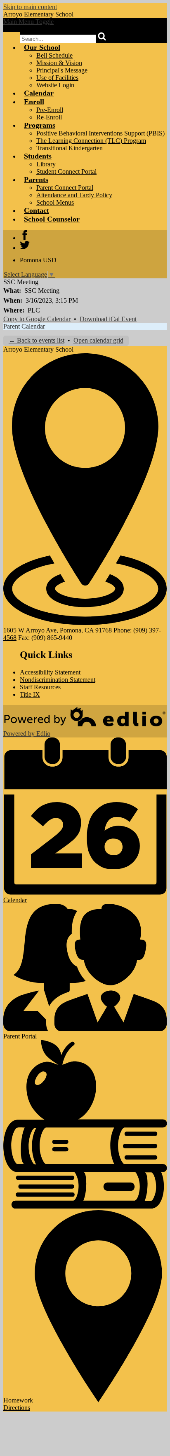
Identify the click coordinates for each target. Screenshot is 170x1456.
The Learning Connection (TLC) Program (91, 140)
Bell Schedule (54, 55)
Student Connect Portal (66, 171)
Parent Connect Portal (64, 187)
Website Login (55, 85)
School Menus (55, 202)
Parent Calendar (24, 326)
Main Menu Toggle (28, 21)
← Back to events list (36, 340)
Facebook (25, 235)
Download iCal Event (108, 318)
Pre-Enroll (49, 109)
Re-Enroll (49, 117)
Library (46, 164)
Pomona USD (38, 260)
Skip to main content (30, 6)
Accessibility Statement (50, 672)
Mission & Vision (59, 62)
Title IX (30, 694)
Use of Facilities (57, 77)
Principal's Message (61, 70)
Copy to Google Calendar (37, 318)
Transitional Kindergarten (69, 148)
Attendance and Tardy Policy (74, 194)
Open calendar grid (98, 340)
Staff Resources (40, 687)
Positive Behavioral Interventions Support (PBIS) (100, 133)
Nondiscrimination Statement (57, 679)
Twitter (25, 245)
